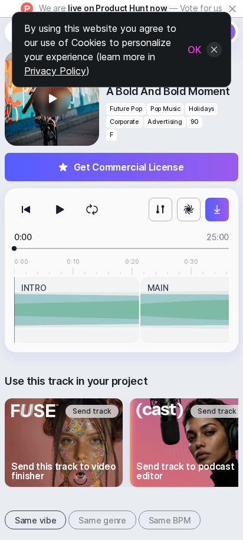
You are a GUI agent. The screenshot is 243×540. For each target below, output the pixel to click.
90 (195, 122)
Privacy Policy (55, 71)
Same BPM (170, 520)
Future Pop (126, 109)
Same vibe (35, 520)
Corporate (124, 122)
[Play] (59, 209)
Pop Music (165, 109)
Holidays (201, 109)
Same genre (102, 520)
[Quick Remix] (189, 209)
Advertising (164, 122)
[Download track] (217, 209)
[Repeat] (92, 209)
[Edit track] (160, 209)
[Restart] (26, 209)
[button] (52, 98)
